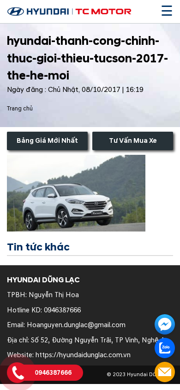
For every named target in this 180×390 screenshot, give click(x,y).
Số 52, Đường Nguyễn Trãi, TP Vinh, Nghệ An (99, 340)
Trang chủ (20, 108)
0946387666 (62, 310)
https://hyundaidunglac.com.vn (83, 355)
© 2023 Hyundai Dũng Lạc (140, 374)
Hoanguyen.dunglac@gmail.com (76, 325)
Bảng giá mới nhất (47, 140)
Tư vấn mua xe (133, 140)
